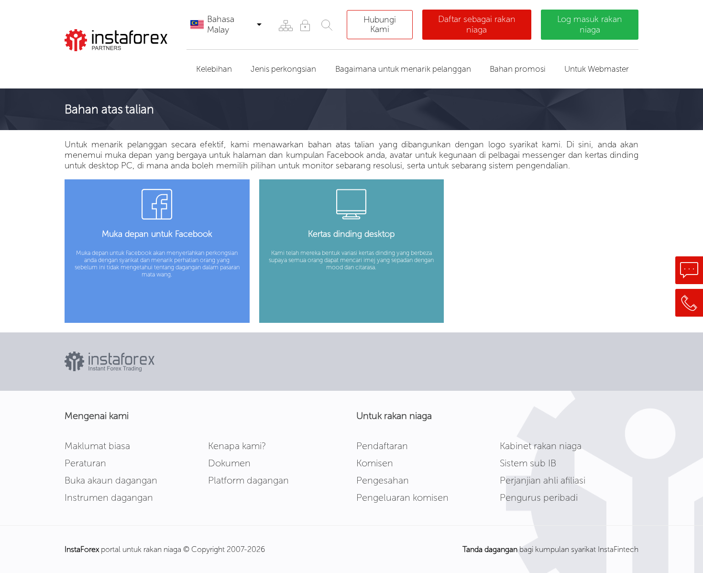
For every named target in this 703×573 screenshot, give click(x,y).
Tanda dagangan (489, 549)
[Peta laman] (285, 25)
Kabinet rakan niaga (541, 446)
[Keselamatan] (305, 25)
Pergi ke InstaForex (118, 63)
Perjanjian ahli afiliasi (542, 480)
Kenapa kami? (237, 446)
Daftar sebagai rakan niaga (477, 24)
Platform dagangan (248, 480)
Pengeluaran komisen (402, 497)
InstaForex (82, 549)
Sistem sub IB (528, 463)
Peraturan (85, 463)
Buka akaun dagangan (111, 480)
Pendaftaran (382, 446)
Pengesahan (382, 480)
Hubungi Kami (379, 24)
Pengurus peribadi (539, 497)
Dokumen (229, 463)
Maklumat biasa (97, 446)
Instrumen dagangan (109, 497)
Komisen (374, 463)
